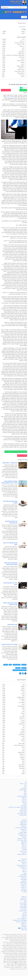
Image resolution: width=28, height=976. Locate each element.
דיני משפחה (18, 667)
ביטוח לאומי (24, 664)
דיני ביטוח (24, 863)
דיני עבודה (24, 801)
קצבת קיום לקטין (12, 624)
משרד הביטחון (23, 812)
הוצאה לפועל (23, 874)
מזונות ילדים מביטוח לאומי (9, 644)
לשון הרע (24, 849)
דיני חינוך (24, 870)
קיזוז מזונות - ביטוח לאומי (9, 463)
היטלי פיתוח (23, 884)
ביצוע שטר (24, 837)
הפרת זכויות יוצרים (22, 876)
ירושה (25, 793)
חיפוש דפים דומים (6, 90)
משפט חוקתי (23, 890)
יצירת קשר (24, 852)
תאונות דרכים (23, 904)
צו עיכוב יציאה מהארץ (21, 865)
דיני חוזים (24, 871)
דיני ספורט (24, 830)
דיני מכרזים (23, 889)
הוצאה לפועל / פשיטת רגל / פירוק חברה (19, 670)
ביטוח (25, 786)
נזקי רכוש (24, 914)
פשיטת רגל (5, 664)
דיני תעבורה (23, 925)
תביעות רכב (23, 909)
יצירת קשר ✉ (23, 90)
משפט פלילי (23, 926)
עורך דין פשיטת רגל (22, 834)
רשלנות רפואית (23, 815)
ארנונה (25, 873)
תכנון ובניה (24, 915)
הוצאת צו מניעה (22, 907)
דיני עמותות (23, 826)
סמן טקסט (25, 87)
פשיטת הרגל (10, 96)
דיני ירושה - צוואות (22, 860)
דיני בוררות (24, 868)
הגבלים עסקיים (23, 835)
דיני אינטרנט (23, 887)
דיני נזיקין (24, 799)
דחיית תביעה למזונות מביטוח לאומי (11, 522)
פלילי (25, 785)
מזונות (10, 664)
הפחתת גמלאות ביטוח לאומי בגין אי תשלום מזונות (9, 482)
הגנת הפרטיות (23, 882)
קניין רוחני (24, 802)
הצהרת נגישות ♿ (22, 928)
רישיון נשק (24, 881)
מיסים (25, 794)
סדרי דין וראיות (23, 783)
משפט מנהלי (23, 879)
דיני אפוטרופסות (22, 867)
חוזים (25, 791)
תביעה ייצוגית (23, 821)
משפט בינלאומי (23, 832)
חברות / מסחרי (22, 810)
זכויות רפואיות (23, 829)
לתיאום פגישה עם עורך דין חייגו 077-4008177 (15, 451)
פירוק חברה (23, 859)
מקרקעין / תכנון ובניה (21, 796)
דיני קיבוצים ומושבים (21, 854)
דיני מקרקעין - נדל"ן (22, 918)
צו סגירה (24, 892)
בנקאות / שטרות (22, 790)
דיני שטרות (24, 896)
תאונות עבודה (23, 906)
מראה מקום (23, 841)
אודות (25, 901)
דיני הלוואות (23, 843)
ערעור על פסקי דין (22, 910)
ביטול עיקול (24, 848)
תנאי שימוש (23, 929)
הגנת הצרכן (23, 805)
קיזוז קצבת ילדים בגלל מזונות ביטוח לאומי (10, 563)
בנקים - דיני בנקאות (22, 838)
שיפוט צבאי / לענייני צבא (20, 827)
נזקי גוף (24, 912)
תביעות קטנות (23, 823)
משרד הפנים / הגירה (21, 813)
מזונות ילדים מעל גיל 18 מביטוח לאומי (10, 603)
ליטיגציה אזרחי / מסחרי (21, 921)
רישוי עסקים (23, 898)
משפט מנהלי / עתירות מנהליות (19, 920)
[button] (25, 673)
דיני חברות (24, 845)
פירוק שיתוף (23, 878)
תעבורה (24, 804)
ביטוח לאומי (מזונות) (16, 664)
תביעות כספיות (23, 824)
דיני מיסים (24, 846)
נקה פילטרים (22, 26)
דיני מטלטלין (23, 885)
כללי (25, 782)
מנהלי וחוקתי (23, 808)
